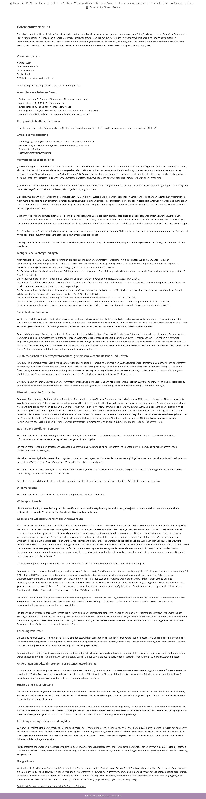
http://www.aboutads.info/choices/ (78, 616)
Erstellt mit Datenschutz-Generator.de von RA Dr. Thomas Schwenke (51, 786)
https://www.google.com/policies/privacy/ (116, 779)
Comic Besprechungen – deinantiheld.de (142, 3)
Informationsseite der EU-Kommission (143, 421)
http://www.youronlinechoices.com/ (133, 616)
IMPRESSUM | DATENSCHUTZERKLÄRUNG (103, 795)
